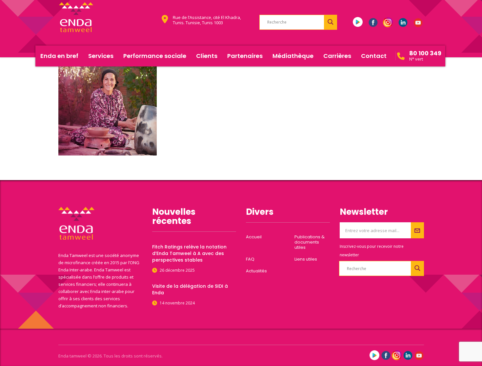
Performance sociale (154, 56)
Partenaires (245, 56)
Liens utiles (305, 259)
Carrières (337, 56)
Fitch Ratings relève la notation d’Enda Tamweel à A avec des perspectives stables (189, 253)
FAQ (250, 259)
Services (100, 56)
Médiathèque (292, 56)
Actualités (256, 271)
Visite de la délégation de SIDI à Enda (190, 289)
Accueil (254, 237)
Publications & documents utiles (309, 242)
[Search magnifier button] (330, 21)
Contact (374, 56)
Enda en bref (59, 56)
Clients (206, 56)
